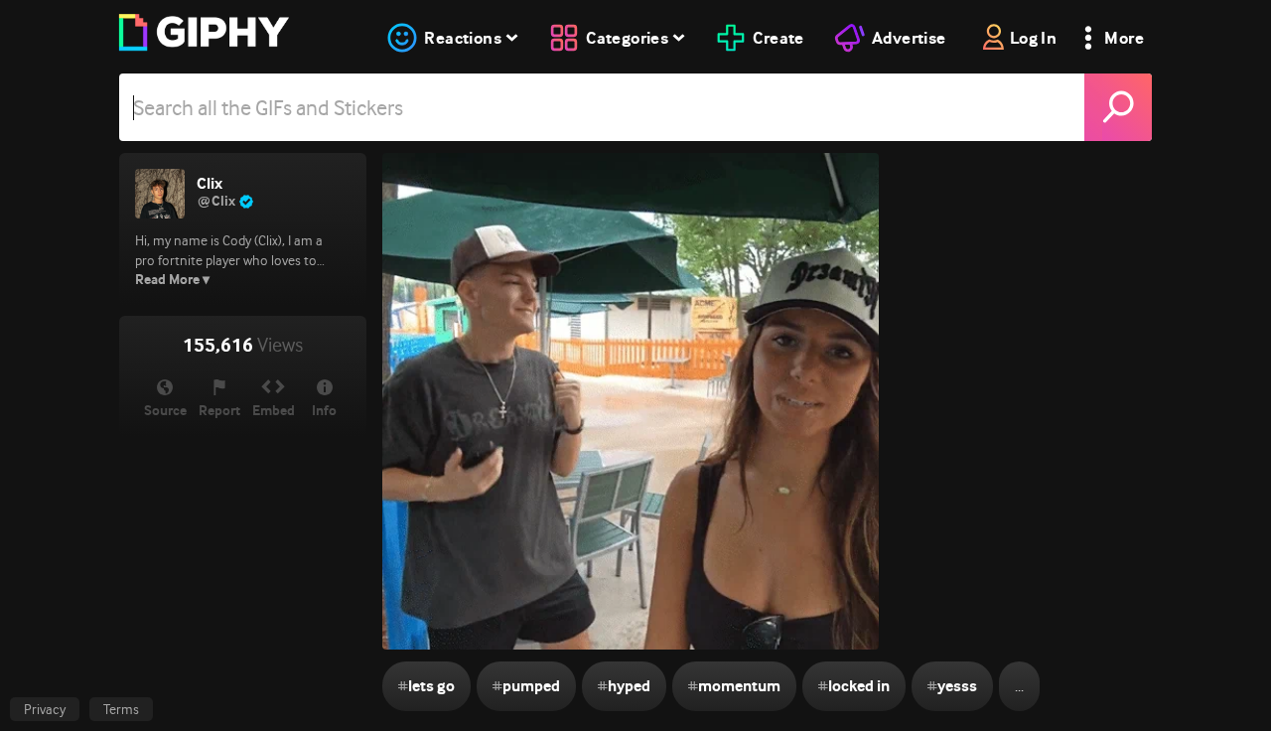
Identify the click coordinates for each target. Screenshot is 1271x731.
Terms (121, 709)
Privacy (45, 709)
